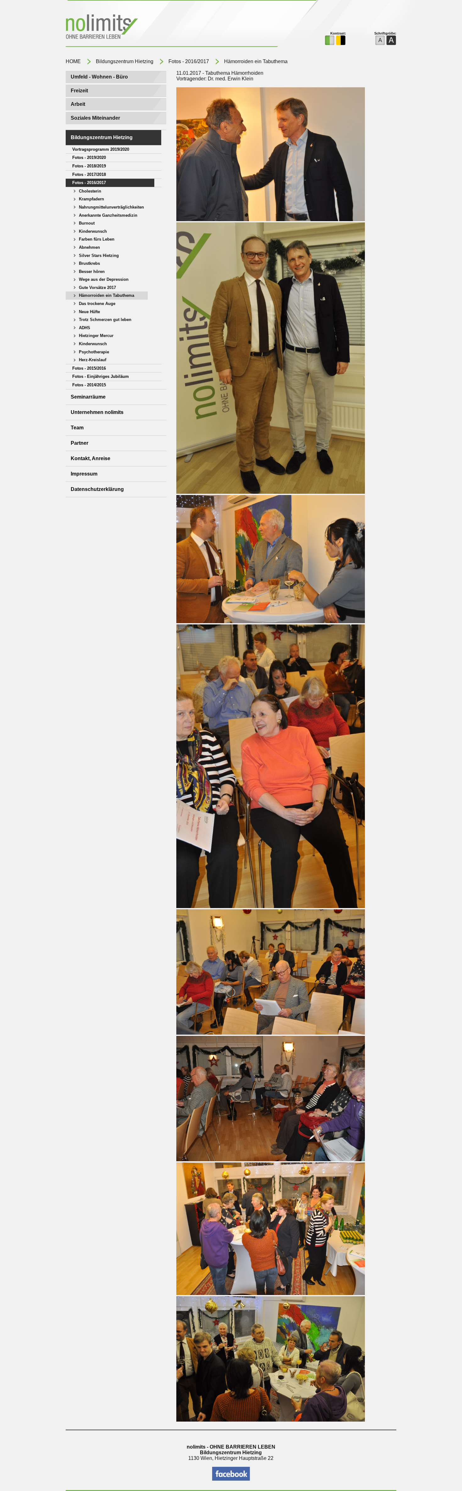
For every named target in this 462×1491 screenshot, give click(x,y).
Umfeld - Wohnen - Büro (99, 76)
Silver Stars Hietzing (99, 255)
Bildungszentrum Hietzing (124, 61)
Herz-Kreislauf (92, 359)
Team (77, 427)
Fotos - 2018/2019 (89, 166)
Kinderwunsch (93, 231)
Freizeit (79, 90)
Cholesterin (90, 191)
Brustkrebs (89, 263)
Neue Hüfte (89, 311)
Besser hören (92, 271)
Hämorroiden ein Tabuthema (256, 61)
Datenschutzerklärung (97, 489)
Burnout (87, 223)
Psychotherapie (94, 352)
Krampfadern (91, 199)
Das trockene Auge (97, 303)
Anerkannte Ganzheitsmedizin (108, 215)
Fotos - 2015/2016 (89, 368)
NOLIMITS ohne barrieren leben (141, 27)
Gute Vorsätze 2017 (97, 287)
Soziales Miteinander (95, 118)
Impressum (84, 473)
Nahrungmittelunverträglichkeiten (111, 207)
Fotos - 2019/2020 (89, 157)
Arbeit (78, 104)
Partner (79, 443)
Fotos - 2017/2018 (89, 174)
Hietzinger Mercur (96, 335)
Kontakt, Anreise (90, 458)
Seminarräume (88, 397)
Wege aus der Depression (104, 279)
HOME (73, 61)
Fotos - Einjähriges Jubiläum (100, 376)
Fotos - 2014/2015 (89, 385)
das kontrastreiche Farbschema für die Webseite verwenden (341, 40)
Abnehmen (89, 247)
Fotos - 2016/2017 (188, 61)
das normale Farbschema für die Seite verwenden (330, 40)
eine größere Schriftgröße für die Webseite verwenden (391, 40)
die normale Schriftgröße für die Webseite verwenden (380, 40)
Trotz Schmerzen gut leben (105, 319)
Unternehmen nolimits (97, 412)
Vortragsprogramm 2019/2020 (100, 149)
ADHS (84, 327)
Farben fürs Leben (96, 239)
